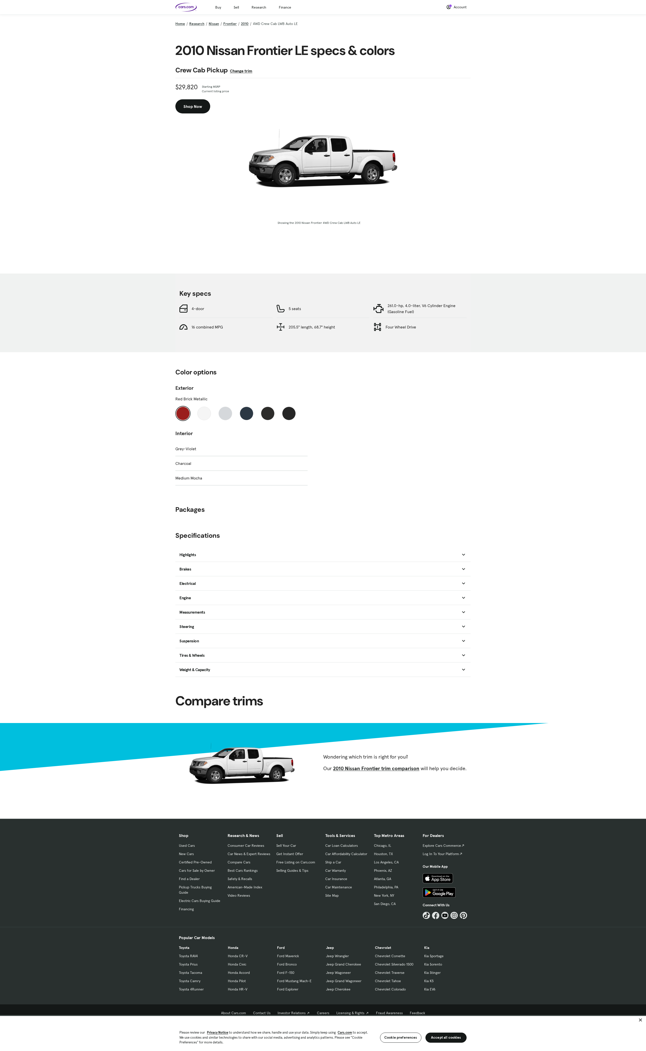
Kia (426, 947)
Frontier (230, 23)
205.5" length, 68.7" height (312, 326)
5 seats (295, 308)
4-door (198, 308)
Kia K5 (429, 981)
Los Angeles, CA (386, 862)
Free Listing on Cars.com (295, 862)
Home (180, 23)
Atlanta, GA (382, 879)
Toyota (184, 947)
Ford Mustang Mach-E (294, 981)
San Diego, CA (385, 904)
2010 (245, 23)
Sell (236, 7)
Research (259, 7)
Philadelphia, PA (386, 887)
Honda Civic (237, 964)
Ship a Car (333, 862)
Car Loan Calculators (341, 845)
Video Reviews (239, 895)
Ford (281, 947)
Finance (285, 7)
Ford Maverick (288, 956)
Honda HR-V (237, 989)
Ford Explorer (287, 989)
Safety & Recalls (240, 879)
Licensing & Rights (350, 1013)
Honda (233, 947)
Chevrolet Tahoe (388, 981)
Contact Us (262, 1013)
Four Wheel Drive (401, 326)
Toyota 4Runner (191, 989)
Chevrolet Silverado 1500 (394, 964)
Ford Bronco (287, 964)
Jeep (330, 947)
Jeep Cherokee (338, 989)
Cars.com (345, 1032)
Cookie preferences (400, 1037)
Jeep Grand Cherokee (343, 964)
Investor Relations (292, 1013)
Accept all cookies (446, 1037)
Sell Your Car (286, 845)
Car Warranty (335, 870)
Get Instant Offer (289, 854)
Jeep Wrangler (337, 956)
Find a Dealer (189, 879)
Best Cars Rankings (243, 870)
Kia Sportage (434, 956)
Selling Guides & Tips (292, 870)
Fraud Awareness (389, 1013)
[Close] (640, 1020)
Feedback (417, 1013)
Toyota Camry (189, 981)
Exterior (184, 388)
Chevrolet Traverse (390, 972)
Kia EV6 (430, 989)
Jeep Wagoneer (338, 972)
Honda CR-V (238, 956)
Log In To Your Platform (441, 854)
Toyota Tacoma (190, 972)
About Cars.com (233, 1013)
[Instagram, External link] (454, 915)
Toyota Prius (188, 964)
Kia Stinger (432, 972)
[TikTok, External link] (426, 915)
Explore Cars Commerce (442, 845)
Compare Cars (239, 862)
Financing (186, 909)
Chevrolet (383, 947)
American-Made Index (245, 887)
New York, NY (384, 895)
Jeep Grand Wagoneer (343, 981)
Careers (323, 1013)
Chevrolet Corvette (390, 956)
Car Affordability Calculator (346, 854)
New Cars (186, 854)
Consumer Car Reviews (246, 845)
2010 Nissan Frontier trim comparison (376, 768)
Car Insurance (336, 879)
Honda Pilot (237, 981)
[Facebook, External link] (435, 915)
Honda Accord (239, 972)
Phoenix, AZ (383, 870)
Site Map (332, 895)
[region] (323, 1033)
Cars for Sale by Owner (197, 870)
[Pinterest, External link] (463, 915)
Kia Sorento (433, 964)
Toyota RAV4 (188, 956)
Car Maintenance (338, 887)
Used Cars (187, 845)
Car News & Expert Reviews (249, 854)
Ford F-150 (285, 972)
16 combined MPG (207, 326)
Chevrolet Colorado (390, 989)
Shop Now (192, 106)
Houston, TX (383, 854)
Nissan (214, 23)
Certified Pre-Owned (195, 862)
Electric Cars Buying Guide (199, 900)
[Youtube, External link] (445, 915)
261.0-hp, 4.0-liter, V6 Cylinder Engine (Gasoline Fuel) (421, 308)
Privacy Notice (217, 1032)
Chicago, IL (382, 845)
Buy (218, 7)
